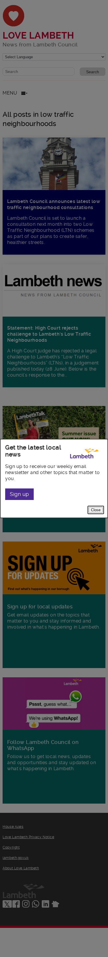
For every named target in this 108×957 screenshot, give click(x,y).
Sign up (19, 494)
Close (96, 510)
